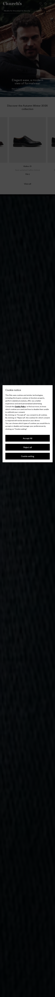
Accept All (27, 438)
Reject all (27, 447)
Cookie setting (27, 456)
